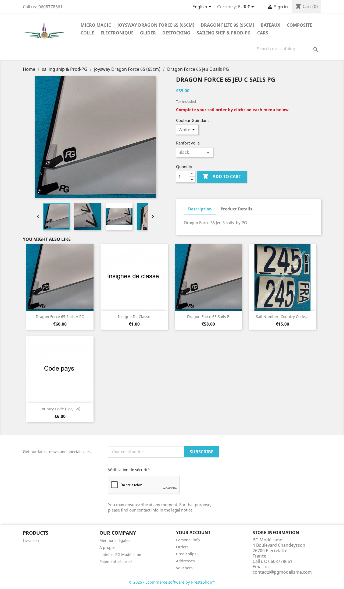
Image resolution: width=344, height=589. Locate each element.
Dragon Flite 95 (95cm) (227, 25)
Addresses (185, 560)
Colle (87, 33)
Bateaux (270, 25)
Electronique (117, 33)
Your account (193, 532)
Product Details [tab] (236, 208)
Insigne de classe (134, 316)
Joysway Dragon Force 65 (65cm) (155, 25)
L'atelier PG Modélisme (120, 554)
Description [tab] (200, 208)
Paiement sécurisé (115, 561)
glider (148, 33)
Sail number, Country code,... (282, 316)
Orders (182, 546)
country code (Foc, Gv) (60, 408)
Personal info (188, 539)
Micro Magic (96, 25)
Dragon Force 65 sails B (208, 316)
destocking (176, 33)
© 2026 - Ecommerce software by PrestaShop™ (172, 582)
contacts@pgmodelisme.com (282, 572)
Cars (262, 33)
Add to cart (221, 176)
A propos (107, 547)
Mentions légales (114, 540)
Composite (299, 25)
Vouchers (184, 567)
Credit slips (186, 553)
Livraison (31, 540)
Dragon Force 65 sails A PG (60, 316)
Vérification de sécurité (129, 469)
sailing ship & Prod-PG (224, 33)
